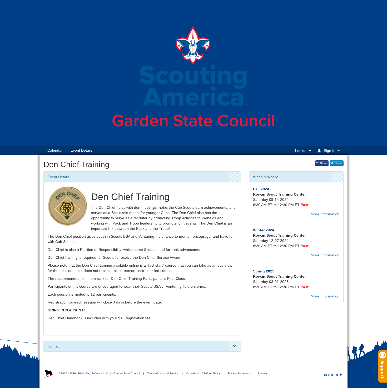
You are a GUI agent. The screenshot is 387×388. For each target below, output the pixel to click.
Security (262, 373)
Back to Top (331, 374)
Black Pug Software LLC (93, 373)
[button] (329, 150)
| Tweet (338, 163)
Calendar (55, 150)
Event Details (81, 150)
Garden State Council (126, 373)
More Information (325, 214)
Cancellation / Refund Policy (203, 373)
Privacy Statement (239, 373)
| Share (323, 163)
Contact (54, 346)
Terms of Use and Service (162, 373)
